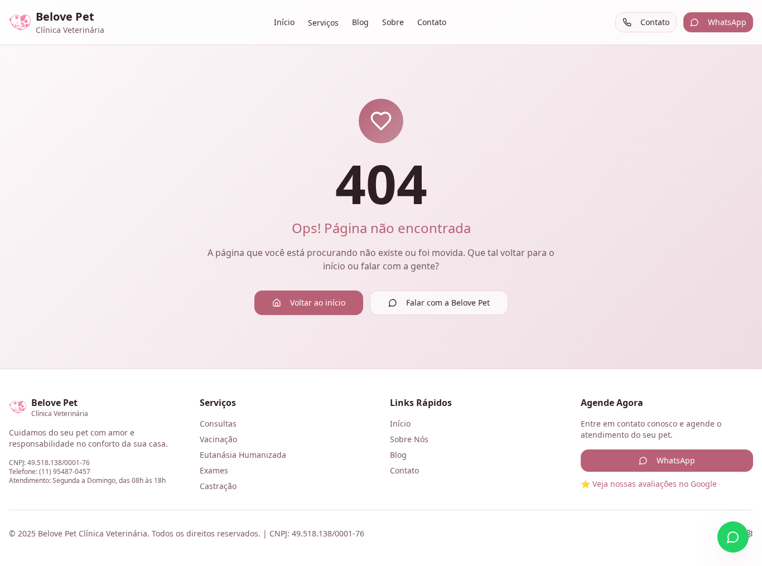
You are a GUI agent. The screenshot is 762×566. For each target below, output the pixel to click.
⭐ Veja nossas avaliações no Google (649, 483)
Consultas (218, 423)
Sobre (393, 22)
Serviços (323, 22)
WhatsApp (727, 22)
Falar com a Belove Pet (448, 302)
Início (284, 22)
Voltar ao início (317, 302)
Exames (214, 470)
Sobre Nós (409, 439)
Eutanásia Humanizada (243, 454)
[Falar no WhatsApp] (733, 537)
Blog (360, 22)
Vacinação (218, 439)
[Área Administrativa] (748, 533)
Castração (218, 486)
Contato (431, 22)
